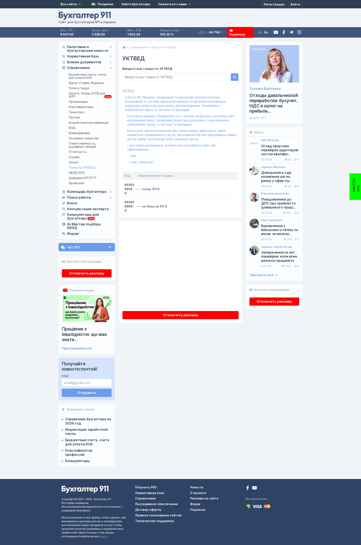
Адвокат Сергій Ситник (276, 246)
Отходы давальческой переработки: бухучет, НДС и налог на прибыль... (273, 103)
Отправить (86, 393)
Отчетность (77, 152)
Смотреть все (262, 275)
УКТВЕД (128, 91)
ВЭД (72, 128)
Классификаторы (81, 107)
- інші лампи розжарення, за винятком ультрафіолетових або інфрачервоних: (171, 147)
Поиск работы (79, 197)
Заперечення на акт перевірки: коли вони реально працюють (279, 256)
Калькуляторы (77, 461)
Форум (73, 234)
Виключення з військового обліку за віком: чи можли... (279, 230)
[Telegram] (291, 32)
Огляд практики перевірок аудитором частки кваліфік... (279, 150)
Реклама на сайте (204, 498)
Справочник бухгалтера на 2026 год (88, 421)
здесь (103, 536)
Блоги (72, 203)
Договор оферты (148, 509)
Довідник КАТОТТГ (83, 178)
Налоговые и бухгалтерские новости (87, 49)
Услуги (73, 162)
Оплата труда (79, 88)
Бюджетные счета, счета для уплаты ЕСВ (87, 76)
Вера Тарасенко (271, 220)
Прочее (74, 117)
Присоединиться (77, 348)
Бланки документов (84, 62)
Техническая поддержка (154, 521)
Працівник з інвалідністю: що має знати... (84, 334)
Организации (78, 101)
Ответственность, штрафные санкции (82, 145)
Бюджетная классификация (89, 122)
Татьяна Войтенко (265, 89)
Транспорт (77, 112)
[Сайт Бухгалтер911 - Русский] (85, 489)
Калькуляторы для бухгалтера (83, 216)
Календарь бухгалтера (86, 192)
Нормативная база (83, 56)
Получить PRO (146, 487)
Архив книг (76, 183)
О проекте (198, 493)
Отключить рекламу (86, 273)
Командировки (79, 133)
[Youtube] (275, 32)
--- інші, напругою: (140, 162)
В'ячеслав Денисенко (275, 193)
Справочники (78, 68)
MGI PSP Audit (270, 140)
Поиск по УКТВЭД (82, 167)
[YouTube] (254, 488)
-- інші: (131, 156)
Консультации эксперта (88, 209)
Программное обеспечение (156, 504)
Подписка (237, 34)
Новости (196, 487)
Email (65, 375)
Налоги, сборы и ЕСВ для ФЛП (87, 94)
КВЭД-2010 (77, 172)
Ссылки (74, 157)
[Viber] (299, 32)
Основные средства (84, 138)
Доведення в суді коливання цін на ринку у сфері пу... (276, 177)
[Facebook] (283, 32)
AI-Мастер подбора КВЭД (84, 226)
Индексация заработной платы (86, 431)
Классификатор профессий (78, 452)
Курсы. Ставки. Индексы (86, 83)
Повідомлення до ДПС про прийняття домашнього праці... (278, 203)
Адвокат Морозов (273, 167)
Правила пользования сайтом (158, 515)
